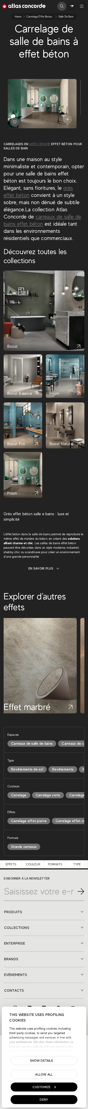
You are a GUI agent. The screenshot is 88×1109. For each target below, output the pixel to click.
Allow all (44, 1074)
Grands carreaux (24, 847)
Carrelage (19, 795)
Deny (44, 1099)
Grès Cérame (39, 144)
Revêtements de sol (27, 769)
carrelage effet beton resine (43, 16)
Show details (41, 1060)
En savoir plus (40, 568)
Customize (41, 1087)
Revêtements (63, 769)
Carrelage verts (48, 795)
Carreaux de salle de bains (32, 744)
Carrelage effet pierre (28, 821)
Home (18, 16)
